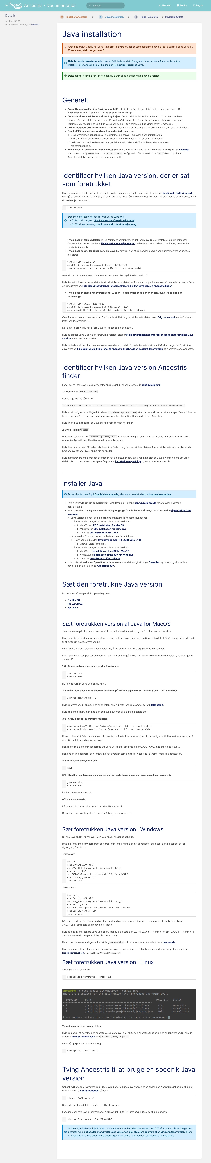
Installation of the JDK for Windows (113, 554)
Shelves (166, 5)
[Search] (90, 5)
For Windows (75, 603)
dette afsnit (156, 704)
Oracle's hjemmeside (106, 494)
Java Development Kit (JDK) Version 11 (119, 539)
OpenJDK (154, 562)
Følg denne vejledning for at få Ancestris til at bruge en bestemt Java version (120, 348)
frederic (35, 24)
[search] (105, 5)
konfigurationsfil (151, 384)
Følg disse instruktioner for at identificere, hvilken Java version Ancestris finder (127, 285)
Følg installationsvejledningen (118, 243)
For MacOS (74, 600)
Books (183, 5)
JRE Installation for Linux (104, 532)
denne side (169, 942)
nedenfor (184, 149)
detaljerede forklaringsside (178, 193)
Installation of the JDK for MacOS (110, 551)
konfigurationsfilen (73, 952)
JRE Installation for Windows (110, 528)
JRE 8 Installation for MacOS (108, 525)
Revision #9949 (174, 17)
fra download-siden (160, 494)
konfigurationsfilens (83, 1036)
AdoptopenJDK (105, 565)
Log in (199, 5)
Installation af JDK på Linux (105, 558)
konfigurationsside (145, 502)
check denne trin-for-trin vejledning (114, 220)
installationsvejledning (128, 461)
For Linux (73, 607)
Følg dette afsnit (167, 317)
